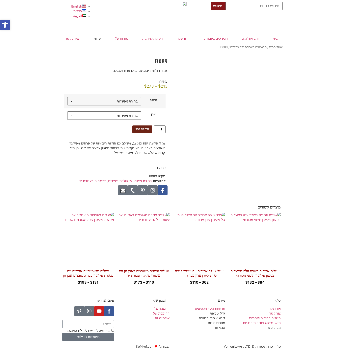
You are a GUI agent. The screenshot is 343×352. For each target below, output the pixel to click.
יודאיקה (182, 38)
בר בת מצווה (143, 181)
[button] (5, 25)
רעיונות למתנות (152, 38)
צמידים (234, 47)
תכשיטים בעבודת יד (214, 38)
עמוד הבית (276, 47)
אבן (153, 114)
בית (275, 38)
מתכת (153, 100)
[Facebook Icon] (163, 190)
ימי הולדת (126, 181)
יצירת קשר (72, 38)
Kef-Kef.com (145, 346)
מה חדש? (121, 38)
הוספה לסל (142, 129)
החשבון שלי (161, 300)
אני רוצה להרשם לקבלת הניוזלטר (88, 331)
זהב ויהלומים (250, 38)
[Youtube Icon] (99, 311)
